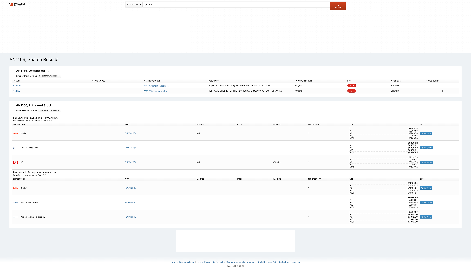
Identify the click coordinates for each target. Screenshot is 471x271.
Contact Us (283, 262)
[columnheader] (51, 81)
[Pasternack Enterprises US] (16, 216)
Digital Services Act (267, 262)
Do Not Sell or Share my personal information (234, 262)
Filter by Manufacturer (26, 76)
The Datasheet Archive (18, 4)
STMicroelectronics (157, 91)
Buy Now (427, 133)
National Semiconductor (159, 86)
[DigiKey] (16, 133)
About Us (296, 262)
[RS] (16, 162)
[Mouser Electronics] (16, 147)
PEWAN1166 (130, 188)
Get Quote (427, 148)
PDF (352, 85)
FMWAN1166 (130, 133)
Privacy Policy (203, 262)
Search (338, 7)
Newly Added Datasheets (182, 262)
